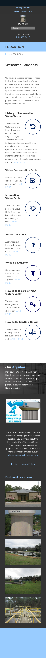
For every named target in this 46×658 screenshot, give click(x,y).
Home (7, 54)
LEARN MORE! (16, 339)
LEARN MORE (19, 162)
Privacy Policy (27, 464)
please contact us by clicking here (23, 455)
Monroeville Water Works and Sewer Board (23, 18)
